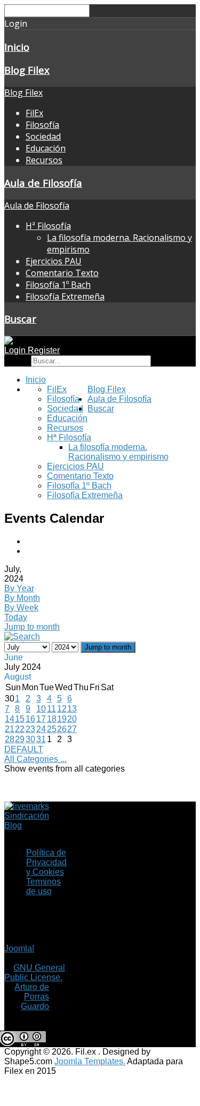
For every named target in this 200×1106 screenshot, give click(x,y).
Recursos (44, 160)
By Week (21, 607)
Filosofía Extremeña (65, 296)
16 (30, 718)
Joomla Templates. (89, 1061)
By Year (19, 588)
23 (30, 729)
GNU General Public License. (34, 972)
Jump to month (32, 626)
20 (72, 718)
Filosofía (42, 125)
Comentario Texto (62, 273)
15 (20, 718)
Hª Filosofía (48, 226)
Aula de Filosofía (43, 182)
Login (16, 350)
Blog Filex (27, 70)
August (17, 676)
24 (41, 729)
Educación (46, 148)
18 (52, 718)
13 (72, 708)
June (13, 657)
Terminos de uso (43, 886)
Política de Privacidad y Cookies (46, 862)
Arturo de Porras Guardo (31, 996)
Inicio (16, 47)
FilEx (34, 113)
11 (51, 708)
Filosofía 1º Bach (58, 285)
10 (41, 708)
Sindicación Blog (26, 820)
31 (41, 739)
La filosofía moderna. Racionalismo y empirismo (118, 452)
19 (62, 718)
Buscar (20, 318)
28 (9, 739)
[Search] (22, 636)
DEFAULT (23, 749)
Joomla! (19, 948)
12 (62, 708)
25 (52, 729)
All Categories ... (35, 759)
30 (30, 739)
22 (20, 729)
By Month (22, 597)
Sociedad (43, 136)
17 (41, 718)
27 (72, 729)
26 (62, 729)
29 (20, 739)
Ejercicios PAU (54, 261)
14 (9, 718)
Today (15, 617)
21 (9, 729)
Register (44, 350)
